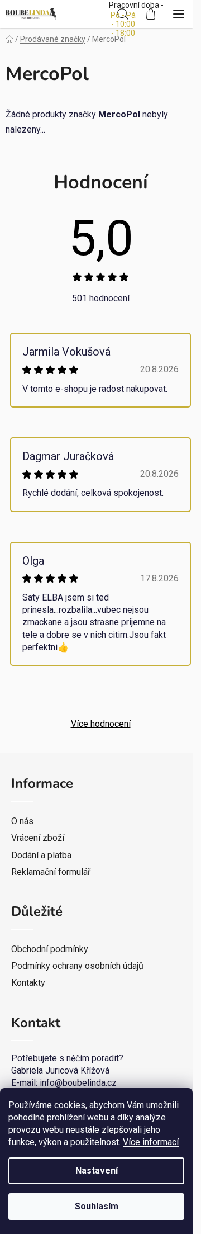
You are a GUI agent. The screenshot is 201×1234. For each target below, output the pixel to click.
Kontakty (28, 982)
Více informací (151, 1142)
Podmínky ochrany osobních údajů (77, 966)
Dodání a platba (41, 855)
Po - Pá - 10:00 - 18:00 (123, 24)
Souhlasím (96, 1206)
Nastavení (96, 1170)
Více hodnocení (101, 723)
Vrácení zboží (37, 838)
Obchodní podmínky (49, 949)
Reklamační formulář (50, 872)
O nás (22, 821)
